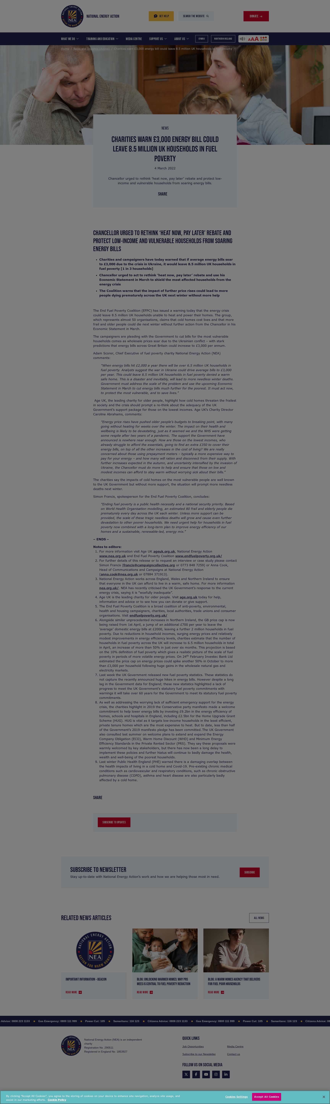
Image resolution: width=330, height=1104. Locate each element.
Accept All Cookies (266, 1096)
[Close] (324, 1097)
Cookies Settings (236, 1096)
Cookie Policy (57, 1100)
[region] (165, 1097)
